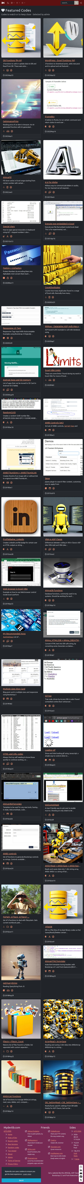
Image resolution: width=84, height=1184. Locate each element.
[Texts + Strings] (8, 236)
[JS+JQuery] (4, 338)
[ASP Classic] (46, 126)
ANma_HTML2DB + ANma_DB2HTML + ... (64, 640)
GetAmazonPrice (10, 121)
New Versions (13, 1144)
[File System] (8, 927)
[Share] (81, 1166)
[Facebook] (81, 1176)
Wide (77, 1159)
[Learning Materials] (49, 192)
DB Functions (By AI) (12, 60)
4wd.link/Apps (8, 637)
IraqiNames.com (57, 1153)
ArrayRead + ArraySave (55, 1041)
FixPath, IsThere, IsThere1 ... (16, 917)
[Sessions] (8, 131)
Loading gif (50, 750)
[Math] (7, 187)
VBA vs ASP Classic (53, 539)
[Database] (8, 70)
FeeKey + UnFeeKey (12, 268)
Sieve (47, 478)
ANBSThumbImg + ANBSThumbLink (20, 472)
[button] (12, 3)
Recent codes (13, 1141)
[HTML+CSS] (4, 699)
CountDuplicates (52, 287)
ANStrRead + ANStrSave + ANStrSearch (63, 866)
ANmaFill (7, 177)
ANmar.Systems (33, 1131)
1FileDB (48, 927)
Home (10, 1134)
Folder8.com (55, 1131)
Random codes (13, 1147)
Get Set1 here (69, 426)
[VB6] (4, 278)
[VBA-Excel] (4, 70)
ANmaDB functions (54, 590)
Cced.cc (53, 1140)
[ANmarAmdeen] (11, 70)
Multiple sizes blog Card (14, 689)
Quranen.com (56, 1147)
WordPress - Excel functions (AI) (60, 60)
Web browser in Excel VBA (15, 589)
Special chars (9, 226)
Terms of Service (14, 1161)
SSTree (48, 696)
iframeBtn (49, 116)
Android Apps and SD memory (17, 380)
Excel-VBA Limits (53, 370)
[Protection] (8, 278)
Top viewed (12, 1151)
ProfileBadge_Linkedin (13, 539)
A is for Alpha (51, 182)
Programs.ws (32, 1158)
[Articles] (45, 192)
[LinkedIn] (81, 1170)
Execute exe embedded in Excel (59, 224)
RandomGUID (9, 412)
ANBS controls (9, 853)
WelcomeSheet (52, 805)
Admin (10, 1157)
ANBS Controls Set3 (54, 422)
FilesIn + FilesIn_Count (13, 1041)
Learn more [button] (27, 1174)
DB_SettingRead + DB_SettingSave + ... (63, 1102)
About (10, 1154)
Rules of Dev (12, 1138)
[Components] (50, 126)
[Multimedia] (8, 482)
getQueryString (10, 983)
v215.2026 (77, 1131)
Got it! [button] (21, 1180)
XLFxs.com (31, 1149)
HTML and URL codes (13, 754)
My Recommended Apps (14, 633)
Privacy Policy (13, 1164)
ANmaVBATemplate (12, 804)
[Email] (81, 1173)
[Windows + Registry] (4, 236)
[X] (81, 1180)
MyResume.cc (33, 1140)
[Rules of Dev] (8, 3)
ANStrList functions (12, 1096)
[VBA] (4, 1106)
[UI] (50, 430)
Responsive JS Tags (12, 328)
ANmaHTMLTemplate (55, 961)
